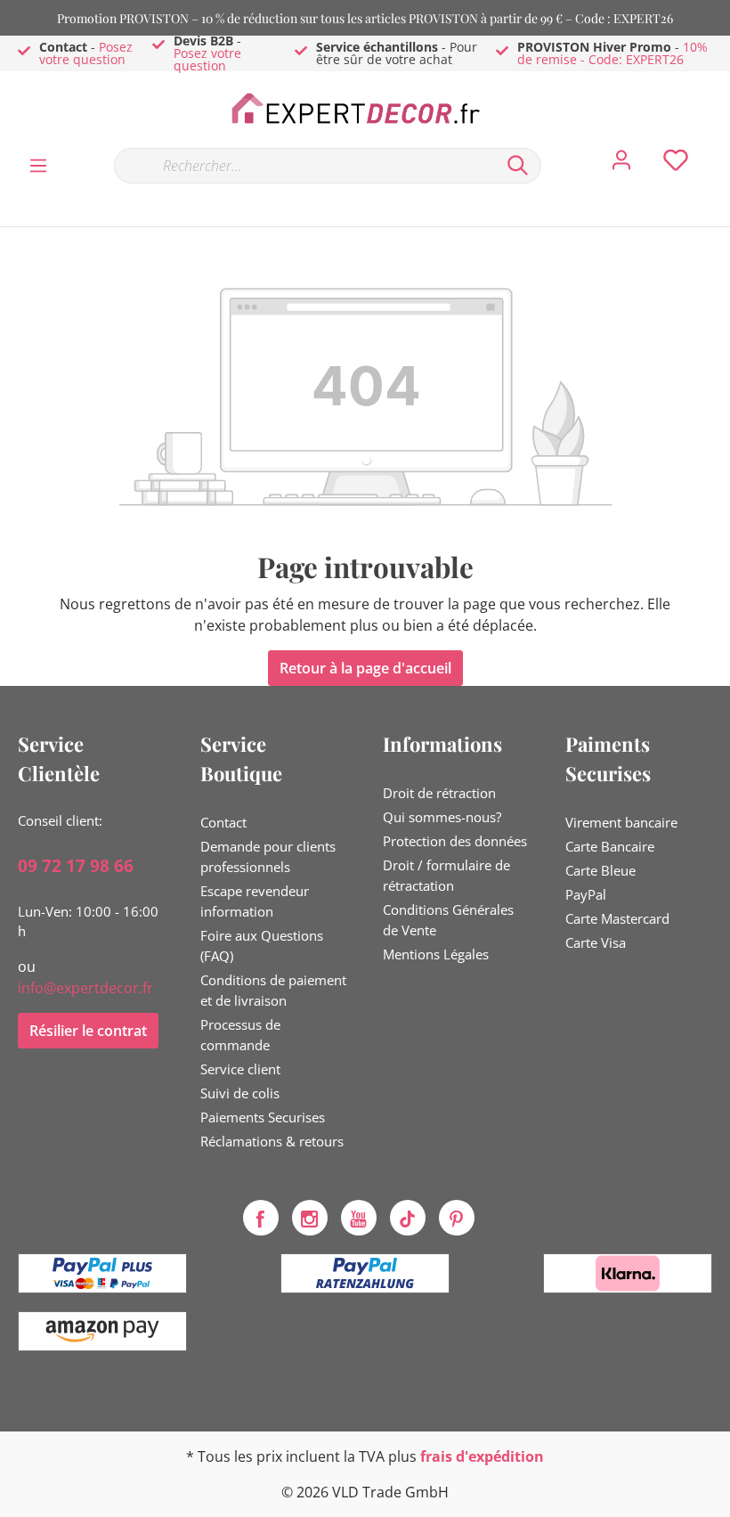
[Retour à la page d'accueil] (365, 108)
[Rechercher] (518, 166)
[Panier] (719, 147)
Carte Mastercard (617, 918)
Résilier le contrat (88, 1030)
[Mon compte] (621, 164)
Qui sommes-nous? (442, 817)
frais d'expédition (482, 1456)
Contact (223, 822)
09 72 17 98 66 (76, 865)
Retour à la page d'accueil (365, 668)
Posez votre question (86, 53)
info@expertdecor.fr (85, 988)
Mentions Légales (436, 954)
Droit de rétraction (439, 793)
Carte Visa (595, 942)
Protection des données (455, 841)
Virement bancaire (621, 822)
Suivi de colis (240, 1093)
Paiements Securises (262, 1117)
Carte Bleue (600, 870)
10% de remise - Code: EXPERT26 (612, 53)
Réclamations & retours (272, 1141)
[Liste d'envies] (676, 164)
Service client (240, 1069)
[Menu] (38, 165)
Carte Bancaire (609, 846)
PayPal (585, 894)
